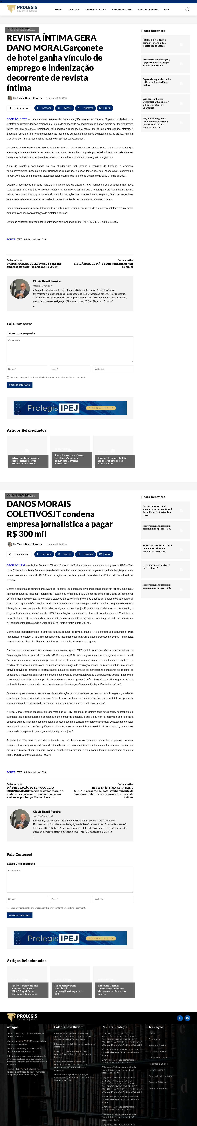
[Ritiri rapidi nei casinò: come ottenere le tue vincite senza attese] (27, 451)
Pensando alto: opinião (160, 1076)
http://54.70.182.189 (43, 285)
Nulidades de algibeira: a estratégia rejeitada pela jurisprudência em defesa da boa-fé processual (74, 1077)
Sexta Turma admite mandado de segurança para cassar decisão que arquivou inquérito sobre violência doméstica (70, 1065)
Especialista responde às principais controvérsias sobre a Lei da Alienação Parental (72, 1054)
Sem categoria (19, 452)
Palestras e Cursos (158, 1063)
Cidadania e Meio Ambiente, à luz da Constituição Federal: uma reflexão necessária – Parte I (119, 1070)
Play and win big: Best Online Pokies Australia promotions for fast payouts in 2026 (155, 123)
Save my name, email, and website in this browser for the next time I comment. (48, 377)
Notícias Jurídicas (158, 1051)
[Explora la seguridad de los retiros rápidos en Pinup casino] (113, 451)
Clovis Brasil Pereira (29, 98)
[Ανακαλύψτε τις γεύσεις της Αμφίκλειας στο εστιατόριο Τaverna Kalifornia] (70, 451)
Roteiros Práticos (157, 1082)
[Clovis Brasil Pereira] (10, 98)
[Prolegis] (22, 9)
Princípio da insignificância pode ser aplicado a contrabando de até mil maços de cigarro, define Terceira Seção (26, 1072)
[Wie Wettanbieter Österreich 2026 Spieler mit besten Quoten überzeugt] (181, 103)
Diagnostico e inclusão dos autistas (118, 1077)
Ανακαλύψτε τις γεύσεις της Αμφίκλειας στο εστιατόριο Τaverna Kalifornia (69, 459)
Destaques (154, 1039)
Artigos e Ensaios (157, 1045)
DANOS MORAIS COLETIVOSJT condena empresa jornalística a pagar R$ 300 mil (34, 265)
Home (12, 29)
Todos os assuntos (158, 1088)
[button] (185, 9)
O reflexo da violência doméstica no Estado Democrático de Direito (119, 1061)
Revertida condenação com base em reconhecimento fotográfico (24, 1050)
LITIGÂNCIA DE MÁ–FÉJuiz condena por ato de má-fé (103, 265)
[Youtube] (187, 1018)
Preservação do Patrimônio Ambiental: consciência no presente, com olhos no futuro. (120, 1052)
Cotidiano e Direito (26, 29)
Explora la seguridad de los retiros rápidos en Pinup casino (112, 460)
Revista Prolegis (157, 1070)
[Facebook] (34, 306)
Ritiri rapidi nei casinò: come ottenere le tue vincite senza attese (25, 460)
